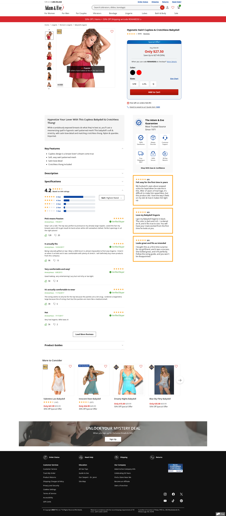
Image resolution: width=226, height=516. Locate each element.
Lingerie (128, 13)
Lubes (144, 13)
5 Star (58, 197)
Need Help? (176, 2)
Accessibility (48, 497)
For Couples (81, 13)
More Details (172, 61)
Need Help (88, 457)
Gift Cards (47, 502)
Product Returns (49, 477)
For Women (49, 13)
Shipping (155, 2)
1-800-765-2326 (56, 2)
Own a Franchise (121, 485)
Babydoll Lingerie (81, 25)
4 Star (58, 200)
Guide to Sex (84, 473)
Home (47, 25)
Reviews (146, 34)
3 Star (58, 204)
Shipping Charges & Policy (53, 481)
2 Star (58, 207)
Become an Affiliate (122, 481)
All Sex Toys (83, 469)
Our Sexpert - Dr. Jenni (88, 477)
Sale (176, 13)
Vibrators (97, 13)
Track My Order (49, 473)
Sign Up (113, 439)
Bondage (113, 13)
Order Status (143, 2)
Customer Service (50, 469)
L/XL (144, 84)
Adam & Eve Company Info (124, 469)
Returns (165, 2)
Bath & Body (160, 13)
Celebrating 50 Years (122, 473)
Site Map (82, 481)
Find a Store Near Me (122, 477)
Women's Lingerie (66, 25)
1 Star (58, 211)
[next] (48, 89)
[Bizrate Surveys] (179, 471)
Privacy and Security (51, 485)
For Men (65, 13)
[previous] (50, 30)
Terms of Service (49, 493)
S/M (134, 84)
